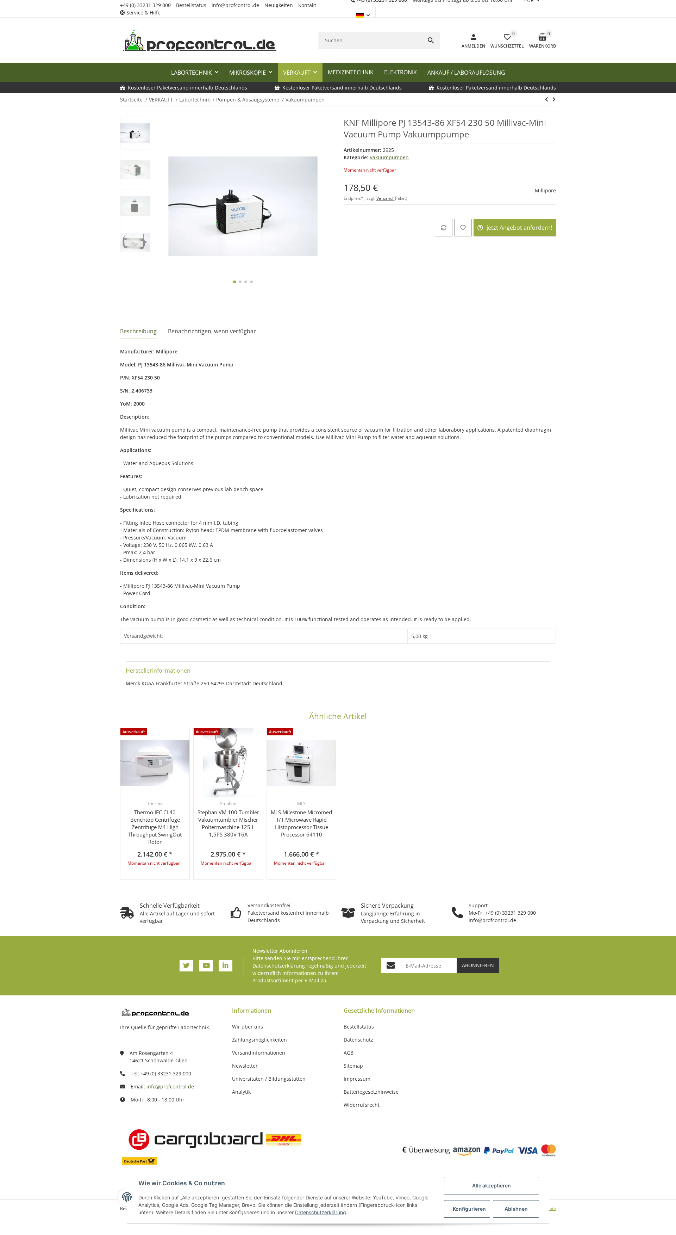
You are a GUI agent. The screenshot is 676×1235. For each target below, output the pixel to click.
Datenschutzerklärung (278, 965)
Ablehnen (516, 1209)
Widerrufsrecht (362, 1104)
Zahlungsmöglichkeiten (259, 1039)
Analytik (241, 1091)
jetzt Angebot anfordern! (519, 227)
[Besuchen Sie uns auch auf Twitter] (186, 965)
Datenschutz (358, 1039)
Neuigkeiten (278, 5)
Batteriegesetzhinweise (371, 1091)
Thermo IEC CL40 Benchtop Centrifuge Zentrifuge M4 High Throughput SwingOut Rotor (155, 827)
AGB (348, 1052)
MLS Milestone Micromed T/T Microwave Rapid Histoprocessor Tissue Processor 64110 (301, 823)
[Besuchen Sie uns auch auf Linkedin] (225, 965)
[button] (143, 12)
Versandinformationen (258, 1052)
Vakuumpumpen (389, 157)
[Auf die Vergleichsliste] (443, 227)
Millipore (545, 190)
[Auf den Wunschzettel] (463, 227)
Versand (385, 198)
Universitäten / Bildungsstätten (269, 1078)
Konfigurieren (469, 1209)
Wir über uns (247, 1026)
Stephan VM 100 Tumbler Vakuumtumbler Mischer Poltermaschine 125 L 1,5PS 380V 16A (228, 823)
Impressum (357, 1078)
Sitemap (353, 1065)
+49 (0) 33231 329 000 (145, 5)
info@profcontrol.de (235, 5)
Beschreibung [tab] (138, 331)
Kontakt (307, 5)
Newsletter (245, 1065)
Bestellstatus (191, 5)
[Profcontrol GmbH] (199, 40)
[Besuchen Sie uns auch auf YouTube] (206, 965)
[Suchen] (431, 40)
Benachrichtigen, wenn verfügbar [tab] (212, 331)
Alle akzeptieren (491, 1185)
